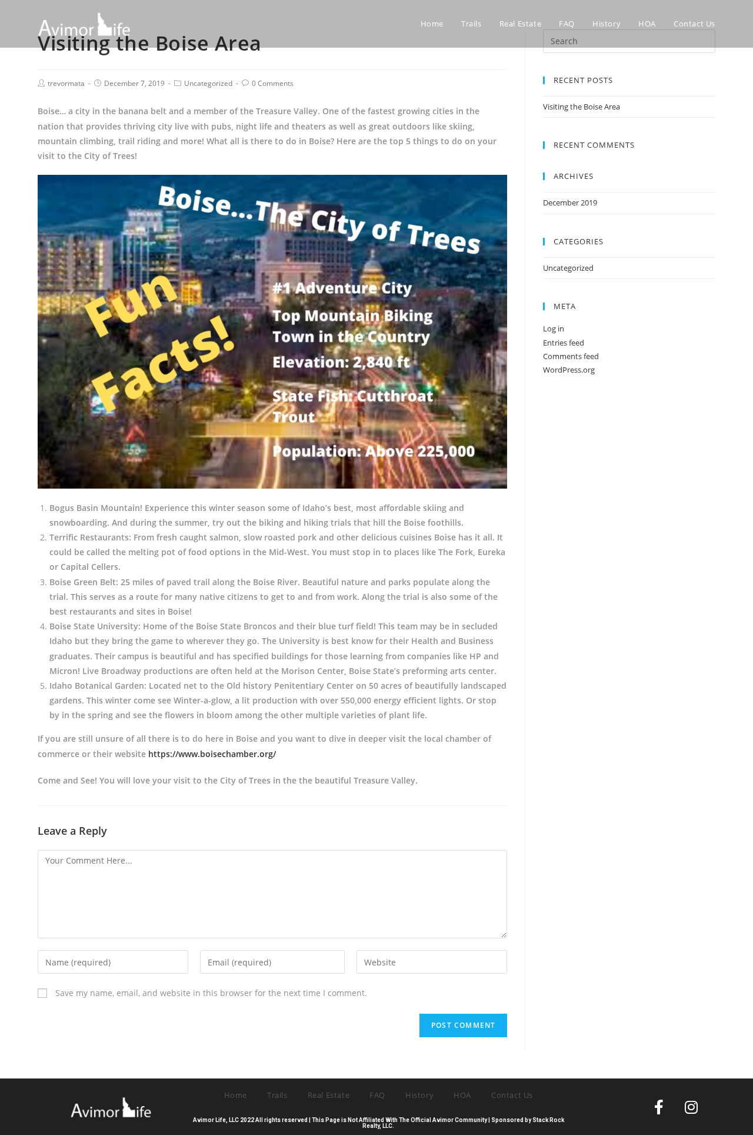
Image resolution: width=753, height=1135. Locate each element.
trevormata (66, 83)
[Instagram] (691, 1106)
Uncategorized (208, 83)
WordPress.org (569, 369)
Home (235, 1095)
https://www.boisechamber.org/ (212, 753)
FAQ (377, 1095)
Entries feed (563, 342)
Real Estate (329, 1095)
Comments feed (571, 356)
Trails (277, 1095)
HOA (462, 1095)
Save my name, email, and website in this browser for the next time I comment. (211, 992)
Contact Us (512, 1095)
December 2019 (570, 202)
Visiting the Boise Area (581, 106)
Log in (553, 328)
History (419, 1095)
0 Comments (273, 83)
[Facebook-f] (659, 1106)
